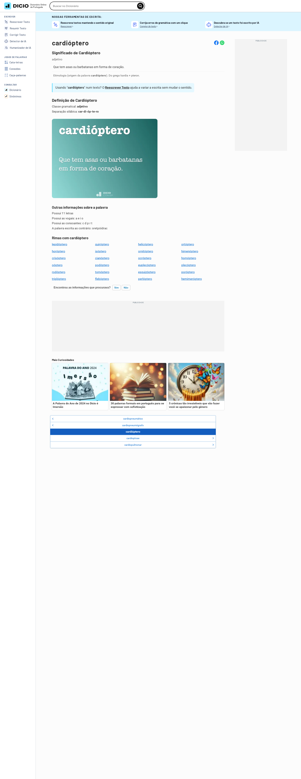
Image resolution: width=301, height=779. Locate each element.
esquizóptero (147, 272)
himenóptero (189, 251)
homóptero (188, 258)
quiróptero (102, 244)
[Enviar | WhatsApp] (222, 42)
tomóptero (102, 272)
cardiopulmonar (133, 444)
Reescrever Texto (117, 87)
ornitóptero (145, 251)
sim (116, 287)
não (126, 287)
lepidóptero (59, 244)
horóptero (58, 251)
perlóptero (145, 279)
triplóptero (59, 279)
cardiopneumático (133, 418)
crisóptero (59, 258)
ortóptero (187, 244)
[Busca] (140, 6)
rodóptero (58, 272)
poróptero (188, 272)
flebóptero (102, 279)
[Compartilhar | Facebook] (216, 42)
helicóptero (145, 244)
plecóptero (188, 265)
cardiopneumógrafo (133, 425)
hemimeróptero (191, 279)
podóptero (102, 265)
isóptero (100, 251)
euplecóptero (147, 265)
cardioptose (132, 438)
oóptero (57, 265)
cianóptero (102, 258)
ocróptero (144, 258)
